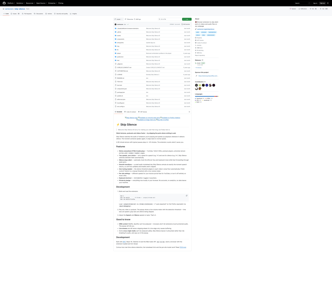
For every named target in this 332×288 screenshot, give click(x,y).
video (203, 35)
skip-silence (20, 9)
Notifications (304, 8)
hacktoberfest (212, 32)
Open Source (40, 3)
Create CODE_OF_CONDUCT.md (155, 67)
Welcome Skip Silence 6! (153, 28)
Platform (10, 3)
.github (119, 32)
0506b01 (172, 24)
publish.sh (120, 96)
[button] (187, 195)
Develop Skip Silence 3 (152, 74)
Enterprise (51, 3)
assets (119, 35)
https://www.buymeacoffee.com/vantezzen (211, 76)
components (120, 39)
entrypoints (120, 42)
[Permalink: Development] (115, 187)
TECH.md (120, 81)
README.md (120, 78)
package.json (121, 92)
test (118, 60)
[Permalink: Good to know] (115, 219)
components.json (122, 88)
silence (198, 35)
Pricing (60, 3)
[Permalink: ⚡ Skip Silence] (115, 124)
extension (203, 32)
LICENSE (119, 74)
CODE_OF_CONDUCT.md (124, 67)
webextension (210, 35)
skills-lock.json (121, 99)
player (119, 53)
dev (125, 24)
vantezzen (9, 9)
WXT (124, 242)
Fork (314, 8)
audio (197, 32)
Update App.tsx (150, 42)
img (118, 46)
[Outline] (189, 111)
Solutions (20, 3)
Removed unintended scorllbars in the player (158, 53)
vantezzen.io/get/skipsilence (205, 29)
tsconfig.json (120, 103)
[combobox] (170, 19)
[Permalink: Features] (115, 146)
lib (117, 49)
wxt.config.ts (120, 106)
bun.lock (119, 85)
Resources (29, 3)
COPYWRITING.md (122, 71)
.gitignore (120, 64)
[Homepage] (4, 3)
